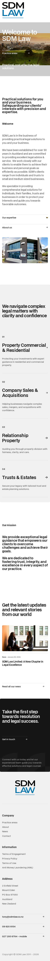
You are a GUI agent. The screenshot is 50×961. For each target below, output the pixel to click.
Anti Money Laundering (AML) (17, 867)
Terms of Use (9, 863)
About (5, 827)
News (5, 831)
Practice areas (9, 822)
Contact (6, 835)
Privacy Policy (9, 858)
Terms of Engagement (14, 854)
